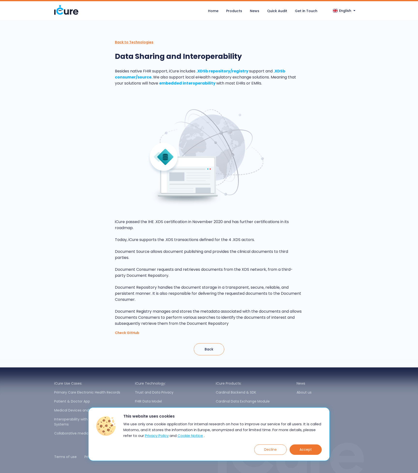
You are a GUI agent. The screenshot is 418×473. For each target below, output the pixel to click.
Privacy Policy (157, 435)
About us (304, 392)
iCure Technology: (150, 383)
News (254, 10)
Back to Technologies (134, 42)
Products (234, 10)
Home (213, 10)
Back (209, 349)
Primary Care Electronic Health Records (87, 392)
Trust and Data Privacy (154, 392)
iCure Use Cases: (68, 383)
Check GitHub (127, 332)
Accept (305, 449)
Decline (270, 449)
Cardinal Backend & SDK (236, 392)
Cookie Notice (190, 435)
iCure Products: (228, 383)
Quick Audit (277, 10)
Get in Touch (306, 10)
